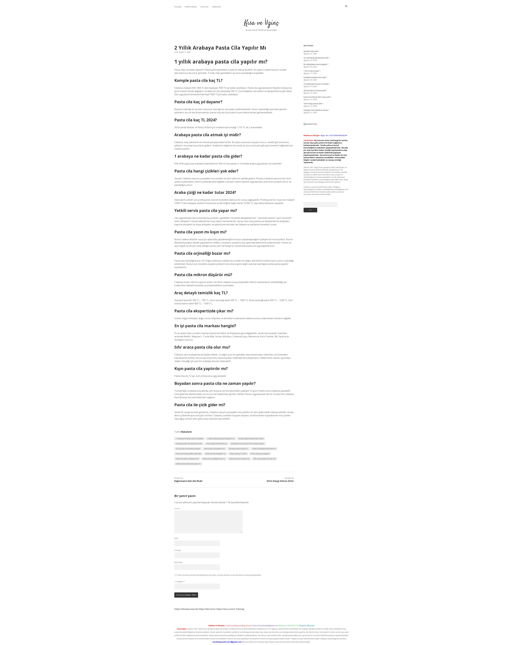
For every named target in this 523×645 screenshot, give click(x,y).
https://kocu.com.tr (225, 609)
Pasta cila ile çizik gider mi (215, 454)
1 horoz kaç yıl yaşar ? (312, 71)
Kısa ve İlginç (261, 23)
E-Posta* (177, 550)
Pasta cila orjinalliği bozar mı (214, 459)
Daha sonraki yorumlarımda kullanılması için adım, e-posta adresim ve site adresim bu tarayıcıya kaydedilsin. (220, 575)
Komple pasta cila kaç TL (238, 448)
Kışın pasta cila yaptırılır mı (214, 448)
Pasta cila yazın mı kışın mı (239, 459)
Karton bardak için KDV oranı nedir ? (317, 97)
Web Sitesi (178, 562)
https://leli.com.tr (207, 609)
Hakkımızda (216, 7)
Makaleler (186, 431)
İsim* (176, 538)
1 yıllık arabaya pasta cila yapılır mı (221, 438)
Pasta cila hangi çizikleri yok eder (188, 454)
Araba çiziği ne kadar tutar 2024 (251, 438)
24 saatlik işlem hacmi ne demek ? (316, 84)
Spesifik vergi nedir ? (311, 51)
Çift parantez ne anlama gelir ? (315, 90)
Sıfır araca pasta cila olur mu (264, 459)
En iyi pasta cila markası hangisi (188, 448)
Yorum (177, 508)
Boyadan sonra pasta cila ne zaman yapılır (247, 443)
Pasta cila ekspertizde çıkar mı (264, 448)
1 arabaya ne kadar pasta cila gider (189, 438)
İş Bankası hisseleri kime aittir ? (315, 77)
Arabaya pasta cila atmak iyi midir (189, 443)
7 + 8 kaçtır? (179, 581)
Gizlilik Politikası (191, 7)
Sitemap (240, 609)
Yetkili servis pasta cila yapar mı (188, 464)
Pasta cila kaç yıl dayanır (260, 454)
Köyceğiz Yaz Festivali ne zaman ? (316, 110)
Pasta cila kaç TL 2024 (238, 454)
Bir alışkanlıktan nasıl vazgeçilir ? (316, 64)
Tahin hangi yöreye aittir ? (313, 103)
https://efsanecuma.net (186, 609)
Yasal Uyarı (204, 7)
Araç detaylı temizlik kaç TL (216, 443)
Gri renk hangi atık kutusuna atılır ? (317, 58)
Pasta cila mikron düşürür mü (187, 459)
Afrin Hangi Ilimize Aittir (280, 480)
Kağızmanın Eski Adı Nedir (188, 480)
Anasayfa (177, 7)
